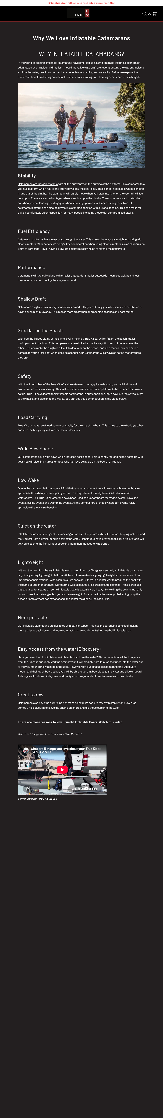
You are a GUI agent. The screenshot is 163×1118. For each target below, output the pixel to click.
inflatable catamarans (36, 625)
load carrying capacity (60, 425)
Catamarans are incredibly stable (38, 184)
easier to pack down (36, 630)
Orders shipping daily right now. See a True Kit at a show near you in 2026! (81, 3)
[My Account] (149, 13)
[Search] (144, 13)
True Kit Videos (48, 798)
